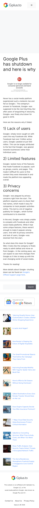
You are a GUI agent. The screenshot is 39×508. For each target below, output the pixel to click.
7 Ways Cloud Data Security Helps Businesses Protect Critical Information (22, 422)
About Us (18, 501)
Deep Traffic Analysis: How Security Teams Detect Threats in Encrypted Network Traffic (23, 448)
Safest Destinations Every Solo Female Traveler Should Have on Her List (23, 396)
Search (31, 287)
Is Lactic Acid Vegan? (20, 328)
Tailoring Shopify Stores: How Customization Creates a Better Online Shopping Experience (24, 317)
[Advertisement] (19, 30)
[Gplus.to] (12, 5)
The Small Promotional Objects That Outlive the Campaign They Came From (23, 356)
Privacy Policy (29, 501)
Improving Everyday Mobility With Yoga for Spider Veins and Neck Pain (23, 370)
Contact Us (9, 501)
